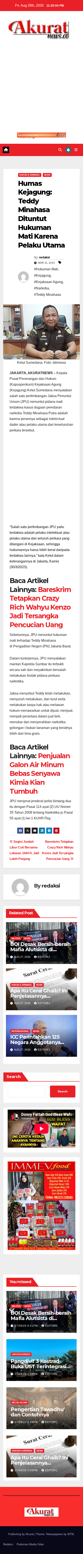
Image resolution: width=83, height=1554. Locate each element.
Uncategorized (21, 1354)
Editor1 (44, 1003)
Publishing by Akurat (21, 1534)
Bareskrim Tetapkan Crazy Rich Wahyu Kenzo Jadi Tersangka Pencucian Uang (40, 607)
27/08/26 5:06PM (27, 1470)
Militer (15, 938)
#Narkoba (41, 288)
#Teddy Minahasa (47, 294)
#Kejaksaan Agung (48, 282)
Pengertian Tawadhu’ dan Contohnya (38, 1412)
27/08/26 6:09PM (27, 1422)
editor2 (44, 956)
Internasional (20, 1031)
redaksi (44, 257)
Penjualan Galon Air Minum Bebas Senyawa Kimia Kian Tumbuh (40, 773)
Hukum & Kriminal (29, 175)
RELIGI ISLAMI (19, 1402)
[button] (60, 150)
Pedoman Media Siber (30, 1544)
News (47, 175)
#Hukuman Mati (46, 269)
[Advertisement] (41, 83)
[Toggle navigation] (76, 150)
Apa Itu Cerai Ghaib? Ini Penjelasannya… (39, 993)
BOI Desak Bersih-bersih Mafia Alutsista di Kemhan (40, 949)
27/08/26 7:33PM (27, 1373)
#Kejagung (42, 275)
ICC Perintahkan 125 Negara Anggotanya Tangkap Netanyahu (36, 1042)
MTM (70, 1534)
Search (14, 1076)
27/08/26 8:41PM (27, 1325)
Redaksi (8, 1544)
